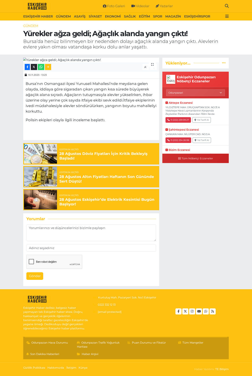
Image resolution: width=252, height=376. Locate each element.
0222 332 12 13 (106, 304)
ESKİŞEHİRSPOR (197, 16)
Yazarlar (166, 6)
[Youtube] (199, 311)
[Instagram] (192, 311)
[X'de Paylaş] (34, 67)
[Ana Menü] (227, 16)
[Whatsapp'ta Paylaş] (41, 67)
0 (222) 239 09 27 (180, 119)
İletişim (71, 367)
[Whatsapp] (206, 311)
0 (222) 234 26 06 (180, 140)
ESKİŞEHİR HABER (38, 16)
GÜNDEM (63, 16)
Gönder (35, 276)
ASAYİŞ (80, 16)
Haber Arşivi (90, 354)
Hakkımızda (55, 367)
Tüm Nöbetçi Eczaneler (197, 158)
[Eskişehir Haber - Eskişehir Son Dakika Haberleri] (37, 6)
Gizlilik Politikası (34, 367)
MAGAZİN (173, 16)
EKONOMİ (113, 16)
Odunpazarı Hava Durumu (49, 342)
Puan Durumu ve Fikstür (149, 342)
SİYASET (95, 16)
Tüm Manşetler (192, 342)
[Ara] (227, 6)
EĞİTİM (144, 16)
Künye (83, 367)
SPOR (157, 16)
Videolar (142, 6)
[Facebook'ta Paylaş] (27, 67)
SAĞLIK (130, 16)
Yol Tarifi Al (203, 119)
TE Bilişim (222, 369)
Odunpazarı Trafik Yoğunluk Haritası (98, 344)
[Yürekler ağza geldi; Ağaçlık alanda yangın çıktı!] (91, 60)
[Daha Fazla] (48, 67)
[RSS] (213, 311)
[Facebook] (178, 311)
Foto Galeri (116, 6)
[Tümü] (224, 63)
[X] (185, 311)
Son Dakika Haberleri (44, 354)
